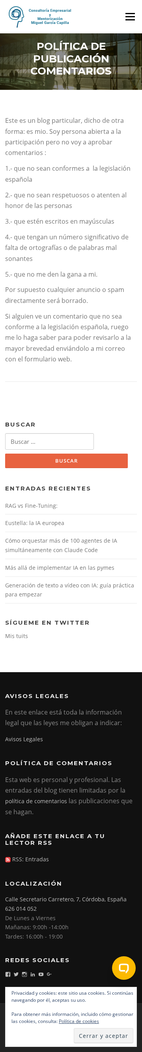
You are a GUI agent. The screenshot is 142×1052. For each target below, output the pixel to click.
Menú (130, 16)
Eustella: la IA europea (34, 523)
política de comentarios (36, 801)
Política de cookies (79, 1021)
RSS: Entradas (30, 859)
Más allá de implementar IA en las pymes (59, 567)
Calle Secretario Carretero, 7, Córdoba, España (66, 899)
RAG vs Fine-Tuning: (31, 505)
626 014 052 (21, 908)
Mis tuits (16, 636)
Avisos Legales (24, 739)
